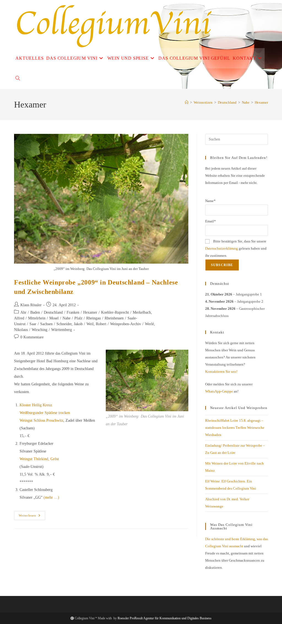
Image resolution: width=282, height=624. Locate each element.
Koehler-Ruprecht (115, 312)
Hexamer (261, 102)
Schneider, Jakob (69, 324)
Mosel (54, 318)
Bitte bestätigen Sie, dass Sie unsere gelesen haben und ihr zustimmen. (236, 248)
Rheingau (93, 318)
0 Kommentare (32, 337)
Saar (32, 324)
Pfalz (78, 318)
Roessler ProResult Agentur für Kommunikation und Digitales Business (165, 618)
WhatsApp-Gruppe (219, 391)
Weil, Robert (96, 324)
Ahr (23, 312)
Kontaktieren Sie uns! (221, 371)
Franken (73, 312)
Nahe (66, 318)
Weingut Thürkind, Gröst (39, 459)
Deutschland (53, 312)
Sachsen (46, 324)
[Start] (186, 102)
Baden (35, 312)
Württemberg (61, 330)
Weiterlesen (32, 516)
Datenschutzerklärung (221, 248)
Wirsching (39, 330)
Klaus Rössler (31, 305)
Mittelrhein (36, 318)
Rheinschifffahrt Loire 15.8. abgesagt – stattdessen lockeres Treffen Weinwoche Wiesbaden (234, 427)
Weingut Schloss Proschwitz (41, 420)
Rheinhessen (114, 318)
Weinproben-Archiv (125, 324)
